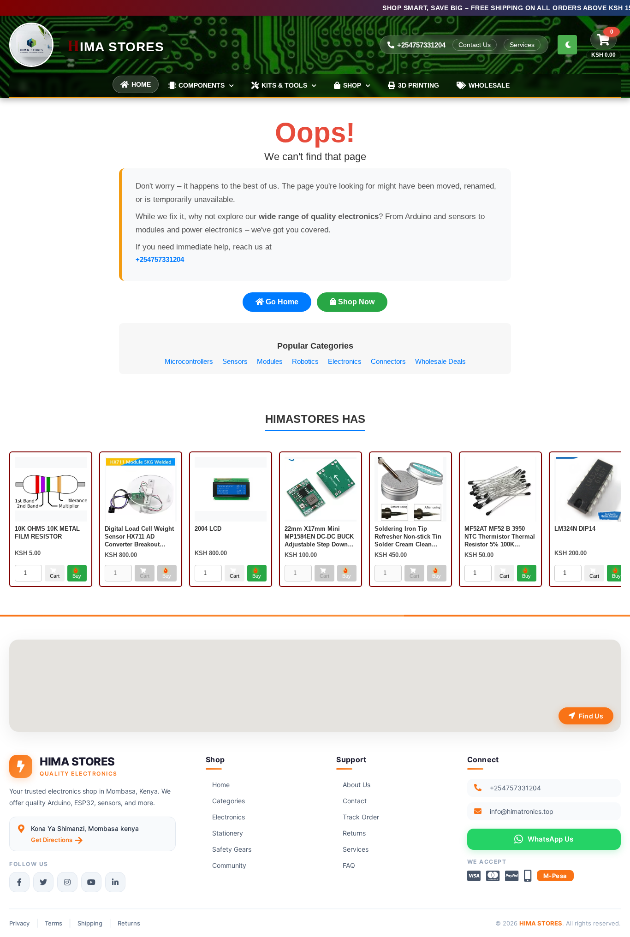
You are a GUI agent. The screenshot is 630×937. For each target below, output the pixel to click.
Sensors (235, 361)
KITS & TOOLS (284, 85)
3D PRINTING (418, 85)
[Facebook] (19, 882)
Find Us (591, 716)
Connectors (388, 361)
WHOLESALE (489, 85)
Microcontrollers (189, 361)
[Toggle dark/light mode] (567, 44)
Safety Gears (231, 849)
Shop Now (355, 302)
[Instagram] (67, 882)
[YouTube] (91, 882)
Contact (355, 801)
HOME (141, 84)
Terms (53, 923)
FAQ (349, 865)
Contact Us (474, 44)
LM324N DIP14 (574, 528)
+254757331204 (421, 45)
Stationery (227, 833)
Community (229, 865)
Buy (76, 576)
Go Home (281, 302)
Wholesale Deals (440, 361)
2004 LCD (208, 528)
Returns (354, 833)
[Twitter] (43, 882)
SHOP (352, 85)
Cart (54, 576)
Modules (270, 361)
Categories (228, 801)
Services (522, 44)
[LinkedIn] (115, 882)
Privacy (19, 923)
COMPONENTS (201, 85)
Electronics (345, 361)
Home (221, 785)
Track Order (361, 817)
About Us (356, 785)
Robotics (305, 361)
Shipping (89, 923)
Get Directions (51, 839)
